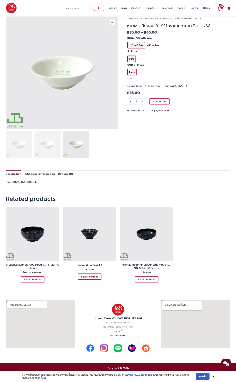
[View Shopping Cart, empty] (221, 8)
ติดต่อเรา (182, 8)
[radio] (136, 45)
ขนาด (130, 38)
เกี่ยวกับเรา (136, 8)
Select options (32, 279)
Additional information (39, 174)
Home (130, 18)
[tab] (13, 173)
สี (128, 51)
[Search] (99, 8)
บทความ (194, 8)
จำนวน (131, 65)
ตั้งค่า (43, 378)
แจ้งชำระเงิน (167, 8)
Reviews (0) (65, 174)
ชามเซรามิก (147, 18)
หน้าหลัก (113, 8)
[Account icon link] (228, 8)
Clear (129, 78)
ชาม (137, 18)
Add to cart (159, 101)
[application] (155, 8)
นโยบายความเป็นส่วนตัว (136, 375)
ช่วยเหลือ (150, 8)
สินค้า (124, 8)
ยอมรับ (202, 376)
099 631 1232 (120, 335)
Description (13, 174)
